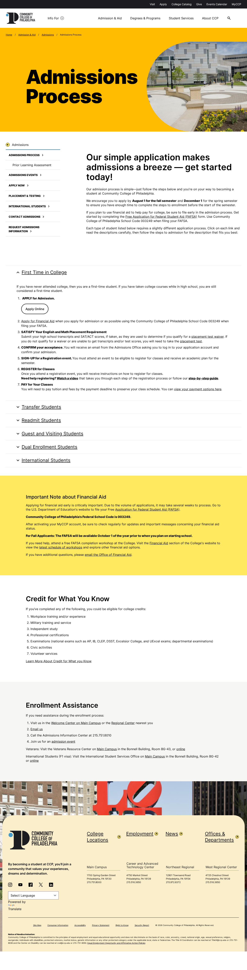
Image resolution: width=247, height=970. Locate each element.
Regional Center (123, 723)
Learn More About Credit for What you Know (58, 661)
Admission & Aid (110, 18)
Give (199, 4)
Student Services (181, 18)
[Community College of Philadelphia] (20, 18)
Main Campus (107, 749)
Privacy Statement (100, 925)
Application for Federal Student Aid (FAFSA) (147, 509)
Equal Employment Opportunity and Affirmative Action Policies (116, 943)
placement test (191, 341)
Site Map (37, 925)
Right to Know (122, 925)
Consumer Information (57, 925)
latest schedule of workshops (60, 547)
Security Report (142, 925)
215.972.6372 (173, 882)
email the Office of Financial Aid (108, 555)
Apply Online (34, 309)
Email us (36, 729)
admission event (63, 741)
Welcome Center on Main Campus (76, 723)
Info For (53, 18)
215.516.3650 (133, 882)
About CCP (210, 18)
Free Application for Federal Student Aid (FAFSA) (161, 216)
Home (9, 34)
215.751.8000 (94, 882)
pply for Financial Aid (38, 321)
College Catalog (182, 4)
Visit (152, 4)
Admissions (48, 34)
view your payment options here (197, 389)
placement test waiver (207, 336)
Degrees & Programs (145, 18)
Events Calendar (216, 4)
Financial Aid (159, 543)
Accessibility (80, 925)
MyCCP (236, 4)
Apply (163, 4)
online (180, 749)
